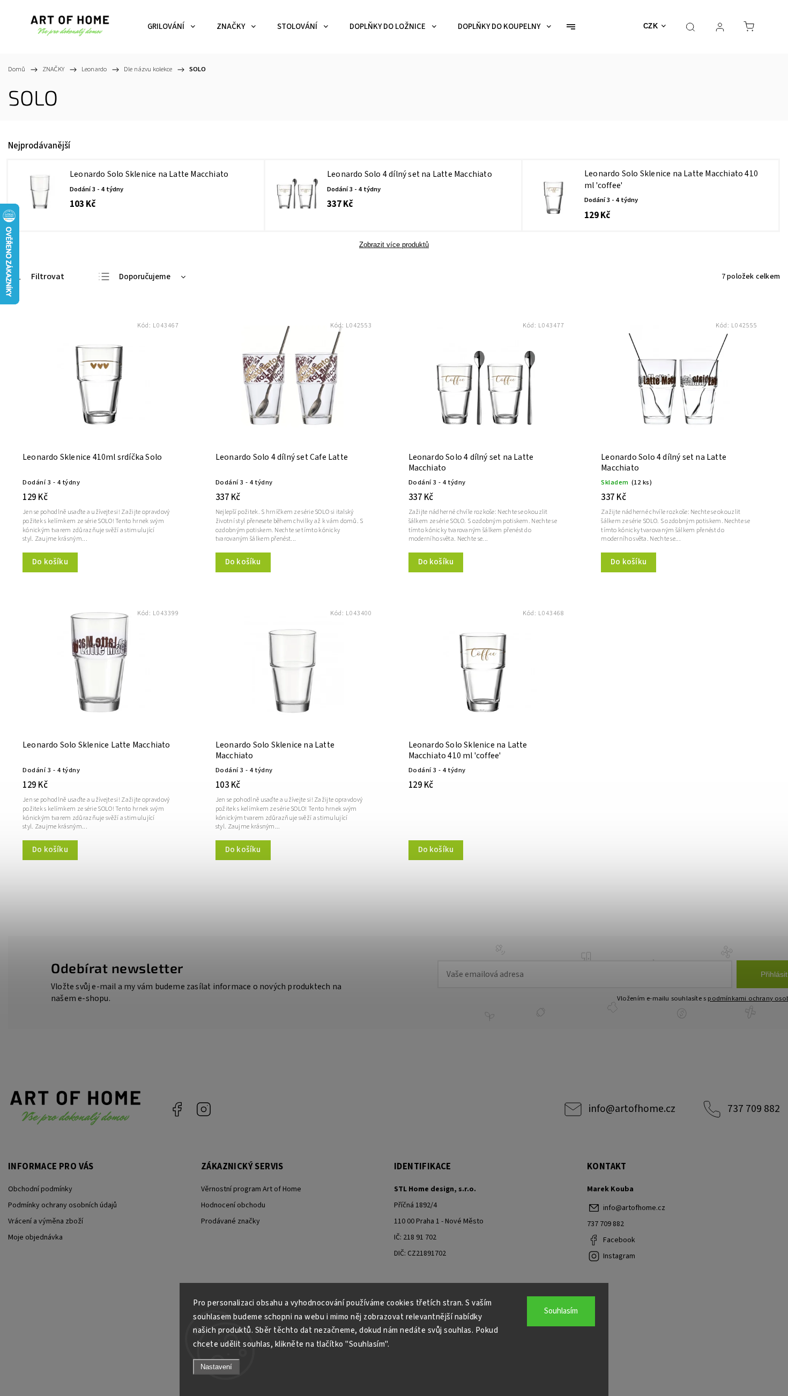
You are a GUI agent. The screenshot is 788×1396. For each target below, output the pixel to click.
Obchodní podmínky (40, 1189)
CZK (650, 26)
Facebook (177, 1109)
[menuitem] (171, 27)
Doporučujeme (144, 276)
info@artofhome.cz (632, 1108)
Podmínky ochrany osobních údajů (62, 1205)
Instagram (204, 1109)
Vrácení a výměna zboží (45, 1221)
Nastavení (216, 1367)
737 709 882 (753, 1108)
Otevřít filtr (36, 277)
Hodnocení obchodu (233, 1205)
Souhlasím (561, 1311)
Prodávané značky (230, 1221)
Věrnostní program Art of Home (251, 1189)
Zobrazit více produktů (394, 245)
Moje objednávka (35, 1237)
